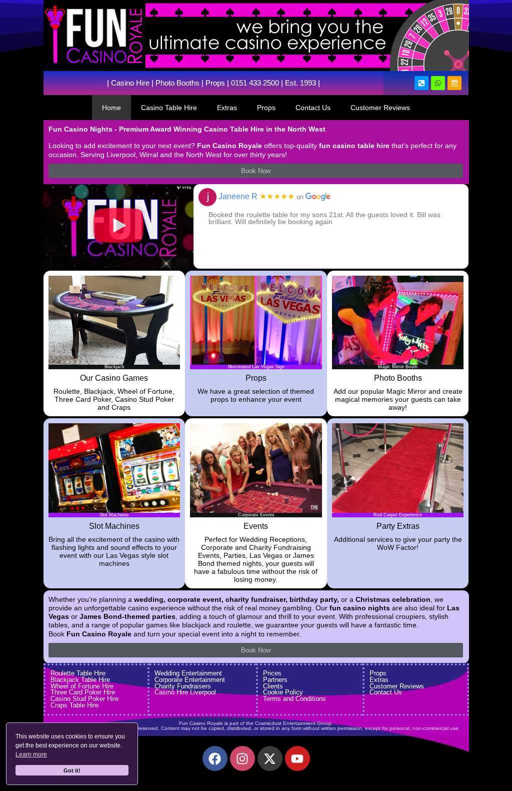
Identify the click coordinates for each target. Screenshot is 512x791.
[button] (119, 226)
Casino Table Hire (169, 108)
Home (111, 108)
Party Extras (398, 526)
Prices (272, 673)
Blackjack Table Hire (80, 679)
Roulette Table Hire (78, 673)
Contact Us (313, 108)
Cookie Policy (283, 692)
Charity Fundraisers (182, 686)
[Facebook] (215, 758)
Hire (142, 83)
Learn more (31, 754)
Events (256, 526)
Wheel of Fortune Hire (82, 686)
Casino (122, 83)
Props (215, 83)
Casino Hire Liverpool (185, 692)
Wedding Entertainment (188, 673)
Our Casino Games (114, 378)
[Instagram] (242, 758)
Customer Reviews (380, 108)
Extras (227, 108)
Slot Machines (114, 526)
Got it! (72, 770)
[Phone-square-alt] (421, 83)
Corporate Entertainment (189, 679)
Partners (275, 679)
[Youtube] (297, 758)
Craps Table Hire (74, 705)
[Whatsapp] (438, 83)
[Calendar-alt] (455, 83)
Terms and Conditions (294, 698)
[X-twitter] (270, 758)
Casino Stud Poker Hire (84, 698)
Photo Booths (178, 83)
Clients (273, 686)
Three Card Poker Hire (82, 692)
